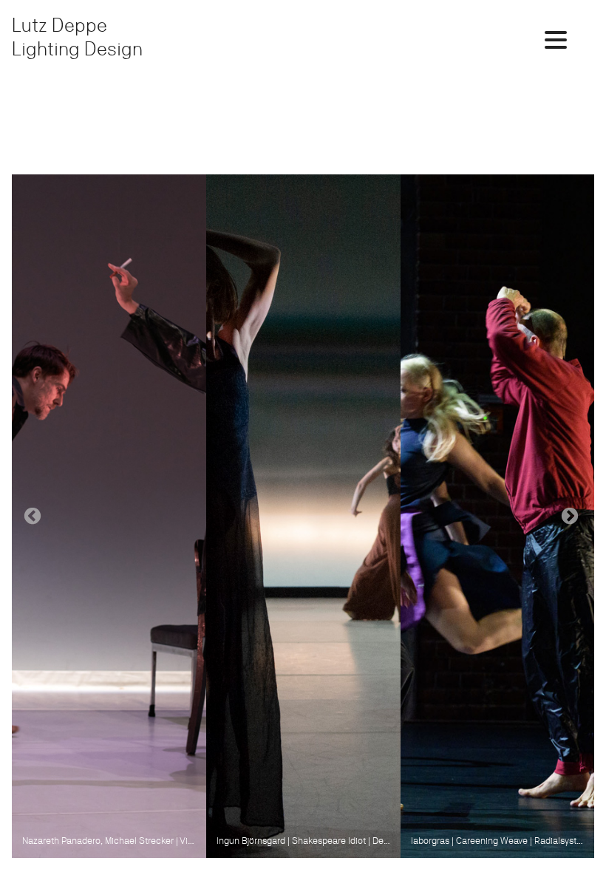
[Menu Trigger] (555, 38)
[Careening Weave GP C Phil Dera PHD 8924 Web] (498, 516)
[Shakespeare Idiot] (303, 516)
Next (569, 516)
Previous (32, 516)
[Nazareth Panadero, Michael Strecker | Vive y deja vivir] (109, 516)
